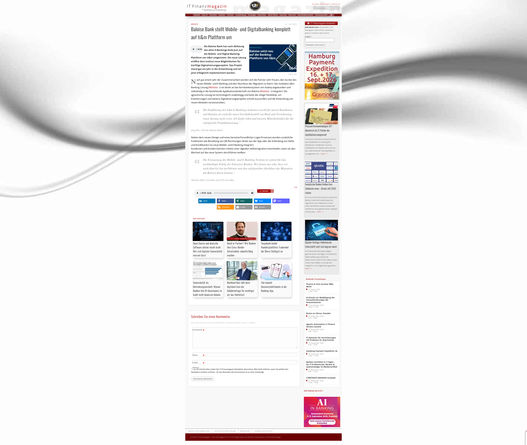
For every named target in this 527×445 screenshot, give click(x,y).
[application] (196, 49)
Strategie (252, 15)
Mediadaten (325, 4)
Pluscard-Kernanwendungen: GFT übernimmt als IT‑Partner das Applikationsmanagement (318, 130)
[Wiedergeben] (193, 49)
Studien (222, 15)
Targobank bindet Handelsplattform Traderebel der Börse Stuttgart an (275, 247)
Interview (262, 15)
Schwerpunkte (321, 15)
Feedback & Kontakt (263, 431)
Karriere (292, 15)
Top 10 (204, 15)
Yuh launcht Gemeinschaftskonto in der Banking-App (274, 286)
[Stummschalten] (252, 193)
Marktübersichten (305, 15)
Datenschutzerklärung (225, 431)
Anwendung (241, 15)
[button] (331, 15)
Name (198, 355)
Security (283, 15)
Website (213, 87)
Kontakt (315, 4)
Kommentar (198, 330)
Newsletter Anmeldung (199, 431)
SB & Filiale (273, 15)
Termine (213, 15)
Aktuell (197, 15)
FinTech (230, 15)
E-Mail (308, 36)
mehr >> (324, 154)
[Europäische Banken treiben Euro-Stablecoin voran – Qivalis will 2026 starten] (321, 172)
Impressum (335, 4)
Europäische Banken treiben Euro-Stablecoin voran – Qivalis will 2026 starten (320, 188)
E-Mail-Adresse (198, 365)
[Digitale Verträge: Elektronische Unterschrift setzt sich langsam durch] (321, 230)
